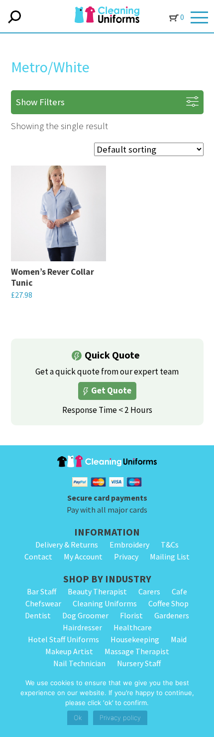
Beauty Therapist (97, 591)
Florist (131, 615)
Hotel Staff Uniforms (63, 639)
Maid (179, 639)
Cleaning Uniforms (105, 603)
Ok (78, 718)
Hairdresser (82, 627)
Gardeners (171, 615)
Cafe (179, 591)
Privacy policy (120, 718)
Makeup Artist (69, 651)
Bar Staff (41, 591)
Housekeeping (134, 639)
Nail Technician (79, 663)
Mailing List (170, 556)
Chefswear (43, 603)
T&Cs (170, 545)
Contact (38, 556)
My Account (83, 556)
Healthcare (132, 627)
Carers (149, 591)
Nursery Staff (139, 663)
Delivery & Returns (66, 545)
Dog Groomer (85, 615)
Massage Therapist (137, 651)
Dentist (38, 615)
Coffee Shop (168, 603)
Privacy (126, 556)
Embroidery (129, 545)
